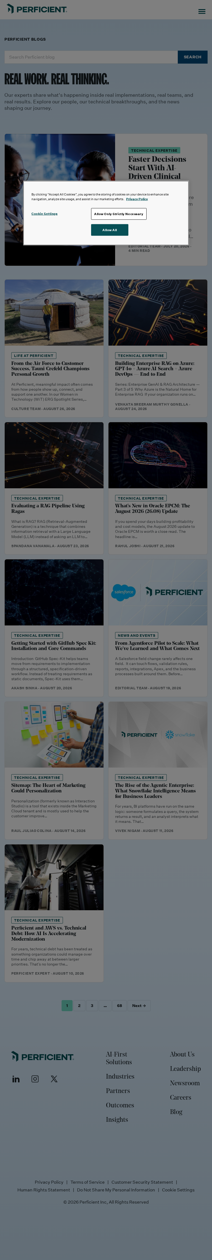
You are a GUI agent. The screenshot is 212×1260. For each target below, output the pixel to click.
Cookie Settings (44, 213)
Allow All (109, 230)
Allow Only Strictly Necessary (119, 214)
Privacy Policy (137, 199)
